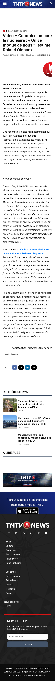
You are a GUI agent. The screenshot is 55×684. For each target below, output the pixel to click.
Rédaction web (11, 354)
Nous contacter (11, 601)
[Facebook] (14, 367)
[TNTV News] (27, 525)
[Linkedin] (27, 367)
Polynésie (13, 31)
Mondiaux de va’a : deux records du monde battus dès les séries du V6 (34, 437)
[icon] (4, 31)
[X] (21, 367)
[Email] (34, 367)
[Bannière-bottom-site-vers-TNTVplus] (27, 486)
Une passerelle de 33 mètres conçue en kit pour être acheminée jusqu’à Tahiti (34, 421)
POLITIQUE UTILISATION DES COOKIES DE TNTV (27, 676)
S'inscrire (27, 644)
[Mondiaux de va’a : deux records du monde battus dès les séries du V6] (10, 439)
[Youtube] (46, 533)
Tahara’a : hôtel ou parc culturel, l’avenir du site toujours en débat (31, 404)
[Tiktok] (39, 533)
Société (23, 31)
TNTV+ (7, 605)
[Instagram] (16, 533)
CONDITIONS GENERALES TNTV (38, 672)
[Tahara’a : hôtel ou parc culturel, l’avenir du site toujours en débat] (10, 405)
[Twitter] (24, 533)
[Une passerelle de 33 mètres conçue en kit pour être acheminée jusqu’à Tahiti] (10, 422)
